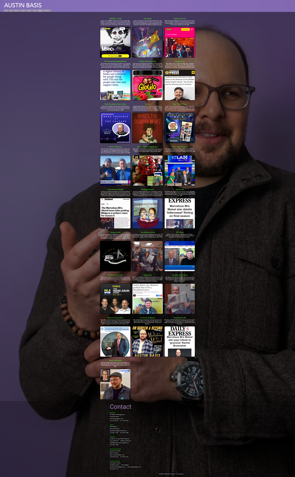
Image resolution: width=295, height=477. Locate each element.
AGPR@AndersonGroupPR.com (119, 443)
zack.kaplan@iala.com (134, 467)
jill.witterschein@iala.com (117, 467)
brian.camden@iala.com (117, 455)
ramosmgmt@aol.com (117, 418)
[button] (16, 10)
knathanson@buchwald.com (118, 430)
